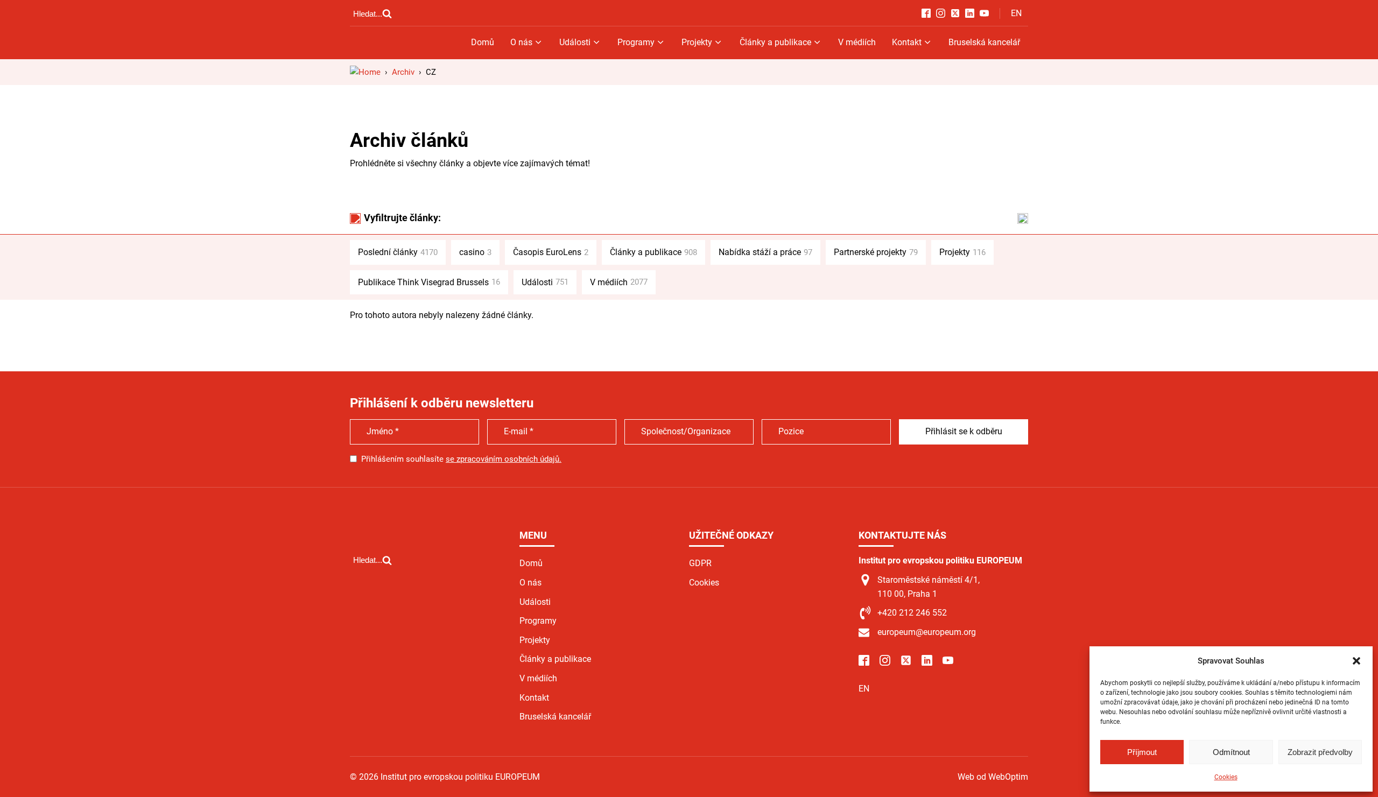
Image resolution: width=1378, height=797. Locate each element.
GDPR (700, 563)
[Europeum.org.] (365, 72)
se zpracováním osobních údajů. (503, 459)
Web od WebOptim (993, 777)
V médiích (857, 42)
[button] (1356, 660)
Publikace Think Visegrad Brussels (429, 282)
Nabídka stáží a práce (765, 252)
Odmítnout (1231, 752)
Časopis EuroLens (550, 252)
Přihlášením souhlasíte (461, 459)
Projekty (696, 42)
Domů (482, 42)
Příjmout (1142, 752)
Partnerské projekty (876, 252)
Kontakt (907, 42)
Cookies (1226, 777)
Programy (636, 42)
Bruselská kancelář (984, 42)
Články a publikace (775, 42)
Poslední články (398, 252)
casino (475, 252)
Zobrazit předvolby (1320, 752)
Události (574, 42)
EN (1016, 13)
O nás (521, 42)
